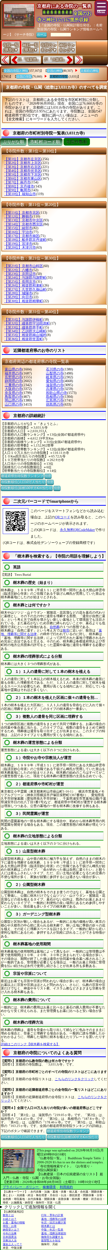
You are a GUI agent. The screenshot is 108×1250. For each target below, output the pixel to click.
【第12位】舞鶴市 (18, 216)
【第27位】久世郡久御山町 (25, 289)
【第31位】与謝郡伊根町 (23, 319)
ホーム (41, 34)
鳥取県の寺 (13, 397)
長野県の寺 (13, 377)
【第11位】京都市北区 (21, 213)
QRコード (62, 517)
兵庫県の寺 (55, 389)
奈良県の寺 (13, 393)
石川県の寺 (55, 369)
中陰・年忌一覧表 (52, 1229)
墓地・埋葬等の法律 (53, 1218)
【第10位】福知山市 (20, 194)
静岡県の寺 (13, 381)
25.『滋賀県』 (29, 59)
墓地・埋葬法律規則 (53, 1233)
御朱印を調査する (52, 1236)
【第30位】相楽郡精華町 (23, 301)
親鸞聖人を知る (51, 1240)
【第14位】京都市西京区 (23, 224)
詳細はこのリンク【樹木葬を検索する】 (30, 1044)
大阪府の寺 (13, 389)
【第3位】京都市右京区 (22, 167)
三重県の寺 (13, 385)
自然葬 (55, 627)
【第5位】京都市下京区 (22, 174)
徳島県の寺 (55, 404)
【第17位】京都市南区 (21, 236)
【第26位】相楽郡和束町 (23, 285)
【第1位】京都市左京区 (22, 159)
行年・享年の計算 (52, 1215)
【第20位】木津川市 (20, 247)
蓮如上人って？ (12, 1244)
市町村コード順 (45, 142)
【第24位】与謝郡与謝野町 (25, 278)
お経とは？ (10, 1218)
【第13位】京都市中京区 (23, 220)
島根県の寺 (55, 397)
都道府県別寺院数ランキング (22, 476)
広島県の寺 (55, 400)
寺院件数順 (76, 142)
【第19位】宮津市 (18, 244)
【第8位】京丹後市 (19, 186)
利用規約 (66, 1187)
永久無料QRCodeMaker (77, 530)
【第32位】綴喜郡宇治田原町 (27, 323)
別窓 (48, 476)
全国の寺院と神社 (16, 71)
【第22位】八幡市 (18, 270)
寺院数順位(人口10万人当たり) (23, 482)
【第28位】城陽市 (18, 293)
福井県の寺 (13, 373)
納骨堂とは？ (11, 1229)
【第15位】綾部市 (18, 228)
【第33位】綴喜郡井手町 (23, 327)
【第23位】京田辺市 (20, 274)
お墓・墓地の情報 (14, 1222)
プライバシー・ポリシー (21, 1187)
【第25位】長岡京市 (20, 282)
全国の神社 (54, 71)
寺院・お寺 (10, 1226)
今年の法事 (10, 1233)
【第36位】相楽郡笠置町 (23, 339)
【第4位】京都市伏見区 (22, 171)
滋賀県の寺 (55, 385)
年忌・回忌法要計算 (53, 1222)
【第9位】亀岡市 (17, 190)
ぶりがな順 (13, 142)
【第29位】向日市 (18, 297)
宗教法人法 (10, 1240)
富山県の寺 (13, 369)
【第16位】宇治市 (18, 232)
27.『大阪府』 (55, 59)
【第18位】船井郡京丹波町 (25, 240)
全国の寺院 (24, 76)
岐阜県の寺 (55, 377)
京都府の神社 (90, 71)
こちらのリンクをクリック (74, 1079)
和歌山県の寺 (56, 393)
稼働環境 (49, 1187)
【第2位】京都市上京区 (22, 163)
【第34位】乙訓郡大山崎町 (25, 331)
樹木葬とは (48, 1226)
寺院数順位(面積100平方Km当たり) (26, 488)
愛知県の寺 (55, 381)
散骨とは (8, 1215)
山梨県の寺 (55, 373)
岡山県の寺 (13, 400)
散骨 (66, 630)
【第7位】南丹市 (17, 182)
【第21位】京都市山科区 (23, 266)
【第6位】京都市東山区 (22, 178)
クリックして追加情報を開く (30, 1207)
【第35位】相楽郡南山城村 (25, 335)
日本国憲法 (10, 1236)
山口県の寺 (13, 404)
